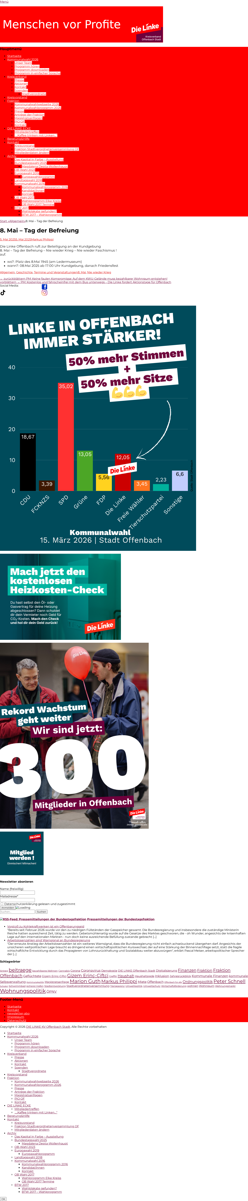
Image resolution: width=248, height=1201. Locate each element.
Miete (142, 982)
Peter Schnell (229, 981)
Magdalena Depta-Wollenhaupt (45, 166)
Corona (75, 970)
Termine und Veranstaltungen (56, 272)
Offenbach (155, 982)
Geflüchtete (32, 976)
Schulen (4, 986)
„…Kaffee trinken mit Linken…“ (36, 135)
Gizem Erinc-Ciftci (54, 976)
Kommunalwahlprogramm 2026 (38, 108)
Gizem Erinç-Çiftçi (87, 975)
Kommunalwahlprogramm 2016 (45, 187)
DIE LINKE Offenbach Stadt (136, 970)
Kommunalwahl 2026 (22, 59)
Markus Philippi (42, 239)
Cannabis (64, 970)
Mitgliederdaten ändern (32, 152)
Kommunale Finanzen (210, 976)
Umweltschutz (151, 986)
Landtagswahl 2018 (28, 180)
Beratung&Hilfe (18, 139)
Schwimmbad (17, 986)
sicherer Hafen (35, 986)
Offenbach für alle (173, 982)
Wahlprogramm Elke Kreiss (41, 201)
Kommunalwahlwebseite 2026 (37, 104)
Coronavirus (91, 970)
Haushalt (126, 975)
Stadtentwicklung (55, 986)
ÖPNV (51, 991)
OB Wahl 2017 (24, 197)
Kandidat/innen (33, 190)
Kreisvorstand (17, 97)
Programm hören (27, 66)
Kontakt (20, 87)
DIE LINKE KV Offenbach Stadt (48, 1026)
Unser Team (23, 63)
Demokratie (109, 970)
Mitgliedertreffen (27, 132)
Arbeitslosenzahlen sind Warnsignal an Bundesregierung (48, 940)
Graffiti (113, 976)
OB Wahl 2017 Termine (38, 204)
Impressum (15, 1017)
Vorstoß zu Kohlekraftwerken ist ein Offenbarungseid (45, 926)
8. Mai (82, 272)
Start (4, 221)
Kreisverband (17, 76)
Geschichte (24, 272)
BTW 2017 (22, 208)
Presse (19, 80)
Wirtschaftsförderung (173, 986)
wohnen (192, 986)
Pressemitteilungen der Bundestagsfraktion (121, 919)
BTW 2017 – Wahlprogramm (42, 214)
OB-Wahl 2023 (25, 170)
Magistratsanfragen (28, 118)
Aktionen (21, 83)
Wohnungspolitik (23, 991)
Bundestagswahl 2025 (31, 163)
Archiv (11, 156)
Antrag (4, 970)
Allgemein (17, 221)
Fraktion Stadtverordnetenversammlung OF (47, 149)
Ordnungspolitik (198, 981)
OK (3, 1199)
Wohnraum (206, 986)
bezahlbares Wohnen (45, 970)
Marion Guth (85, 981)
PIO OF (20, 121)
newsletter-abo (18, 1013)
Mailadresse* (9, 896)
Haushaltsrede (144, 976)
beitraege (20, 970)
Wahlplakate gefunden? (39, 211)
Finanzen (187, 970)
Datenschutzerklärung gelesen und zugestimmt (39, 904)
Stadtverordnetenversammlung (87, 986)
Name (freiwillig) (11, 889)
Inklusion (162, 976)
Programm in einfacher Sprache (37, 73)
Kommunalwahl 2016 (30, 183)
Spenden (21, 90)
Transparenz (117, 986)
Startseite (14, 56)
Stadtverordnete (34, 94)
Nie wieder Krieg (99, 272)
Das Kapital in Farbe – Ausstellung (39, 159)
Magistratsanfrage (57, 982)
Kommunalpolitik (35, 982)
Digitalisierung (166, 970)
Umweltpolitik (134, 986)
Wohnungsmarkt (225, 986)
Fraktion (13, 101)
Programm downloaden (32, 70)
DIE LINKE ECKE (19, 128)
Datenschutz (16, 1020)
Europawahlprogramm (38, 177)
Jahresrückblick (180, 976)
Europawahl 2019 (27, 173)
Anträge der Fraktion (29, 114)
